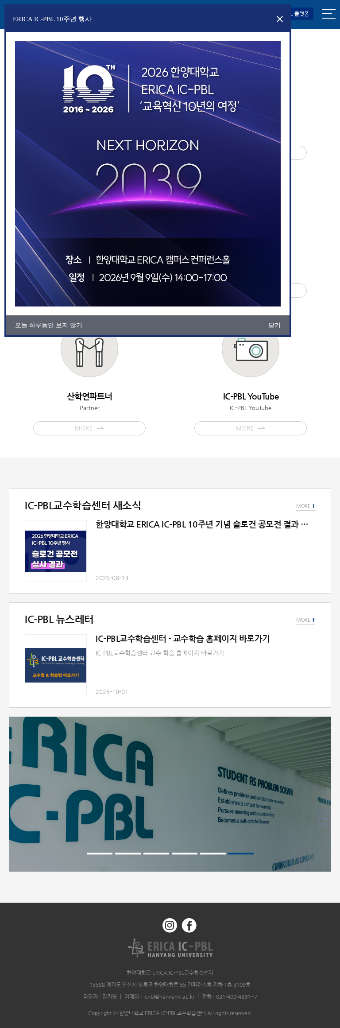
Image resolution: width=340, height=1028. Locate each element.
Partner (89, 411)
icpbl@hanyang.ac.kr (168, 996)
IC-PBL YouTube (250, 411)
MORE (305, 620)
